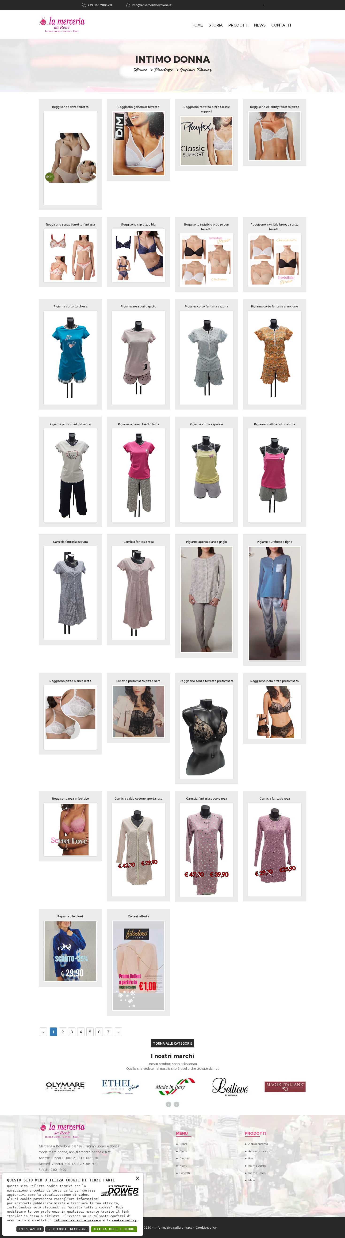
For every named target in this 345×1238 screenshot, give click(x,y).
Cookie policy (206, 1227)
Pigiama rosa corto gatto (138, 306)
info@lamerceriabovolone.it (151, 5)
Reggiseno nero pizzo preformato (274, 680)
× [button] (137, 1178)
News (260, 25)
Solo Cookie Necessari (67, 1229)
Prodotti (238, 25)
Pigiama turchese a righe (274, 541)
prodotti (163, 70)
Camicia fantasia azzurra (70, 541)
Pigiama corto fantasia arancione (274, 306)
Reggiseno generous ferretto (138, 106)
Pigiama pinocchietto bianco (70, 424)
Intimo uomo (256, 1172)
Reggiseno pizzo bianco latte (70, 680)
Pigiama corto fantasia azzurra (206, 306)
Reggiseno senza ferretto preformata (207, 680)
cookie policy (124, 1220)
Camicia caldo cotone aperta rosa (138, 798)
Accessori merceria (260, 1151)
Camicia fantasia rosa (138, 541)
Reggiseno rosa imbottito (70, 798)
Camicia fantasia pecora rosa (206, 798)
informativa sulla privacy (77, 1220)
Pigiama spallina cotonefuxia (274, 424)
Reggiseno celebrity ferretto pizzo (274, 106)
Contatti (281, 25)
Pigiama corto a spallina (206, 424)
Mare (251, 1180)
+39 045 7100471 (99, 5)
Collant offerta (138, 916)
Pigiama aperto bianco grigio (206, 541)
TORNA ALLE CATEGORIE (172, 1043)
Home (184, 1143)
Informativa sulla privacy (173, 1227)
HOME (197, 25)
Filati (251, 1158)
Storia (216, 25)
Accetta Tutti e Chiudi (114, 1229)
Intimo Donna (257, 1165)
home (140, 70)
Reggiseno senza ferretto (70, 106)
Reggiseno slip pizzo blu (138, 224)
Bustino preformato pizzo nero (138, 680)
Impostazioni (30, 1229)
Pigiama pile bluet (70, 916)
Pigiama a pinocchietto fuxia (138, 424)
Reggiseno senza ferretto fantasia (70, 224)
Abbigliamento (258, 1143)
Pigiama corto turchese (70, 306)
